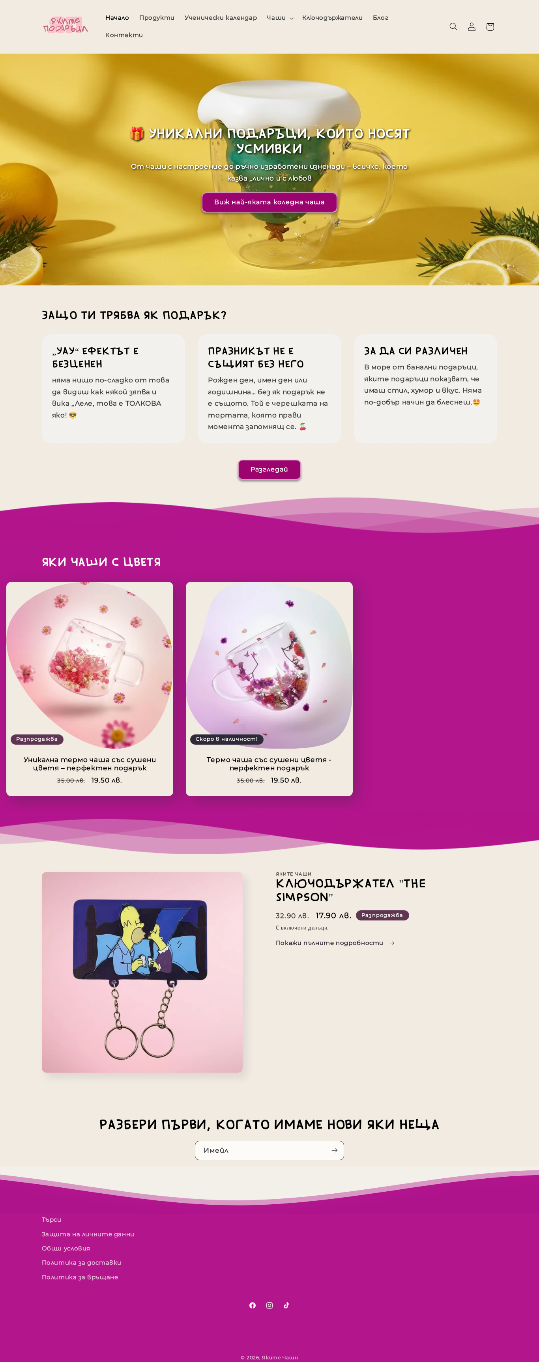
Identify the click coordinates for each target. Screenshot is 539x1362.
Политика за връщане (80, 1277)
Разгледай (269, 469)
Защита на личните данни (88, 1233)
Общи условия (66, 1248)
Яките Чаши (280, 1357)
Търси (52, 1219)
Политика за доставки (82, 1262)
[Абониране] (335, 1150)
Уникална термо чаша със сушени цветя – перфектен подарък (89, 764)
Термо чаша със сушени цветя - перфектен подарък (269, 764)
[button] (279, 18)
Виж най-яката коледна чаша (269, 202)
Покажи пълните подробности (331, 943)
